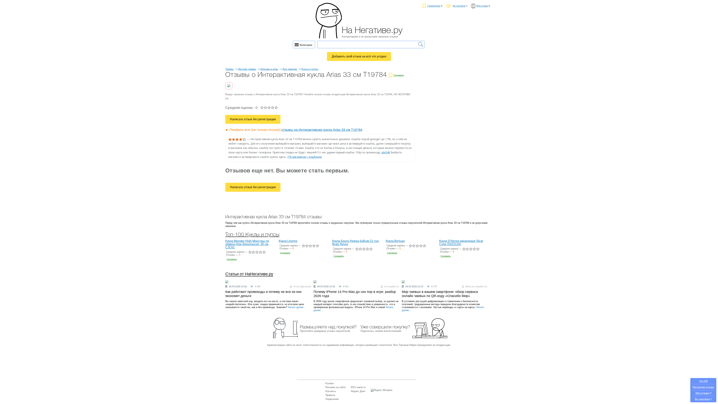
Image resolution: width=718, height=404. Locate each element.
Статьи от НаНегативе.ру (249, 274)
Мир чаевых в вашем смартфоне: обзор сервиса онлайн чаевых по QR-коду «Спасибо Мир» (440, 294)
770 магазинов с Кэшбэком (304, 157)
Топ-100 (703, 381)
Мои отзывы (702, 393)
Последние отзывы (703, 387)
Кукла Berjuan (395, 241)
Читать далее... (297, 307)
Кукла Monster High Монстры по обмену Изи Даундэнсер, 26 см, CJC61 (247, 244)
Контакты (330, 391)
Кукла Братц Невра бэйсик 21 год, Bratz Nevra (355, 242)
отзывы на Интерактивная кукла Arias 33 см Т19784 (321, 130)
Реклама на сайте (335, 387)
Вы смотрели (702, 399)
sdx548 (385, 152)
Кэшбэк (329, 383)
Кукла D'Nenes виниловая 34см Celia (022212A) (461, 242)
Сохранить (399, 75)
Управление (332, 399)
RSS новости (358, 387)
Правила (330, 395)
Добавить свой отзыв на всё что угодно (359, 56)
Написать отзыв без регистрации (253, 119)
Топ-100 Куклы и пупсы (252, 234)
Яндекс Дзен (358, 391)
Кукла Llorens (288, 241)
